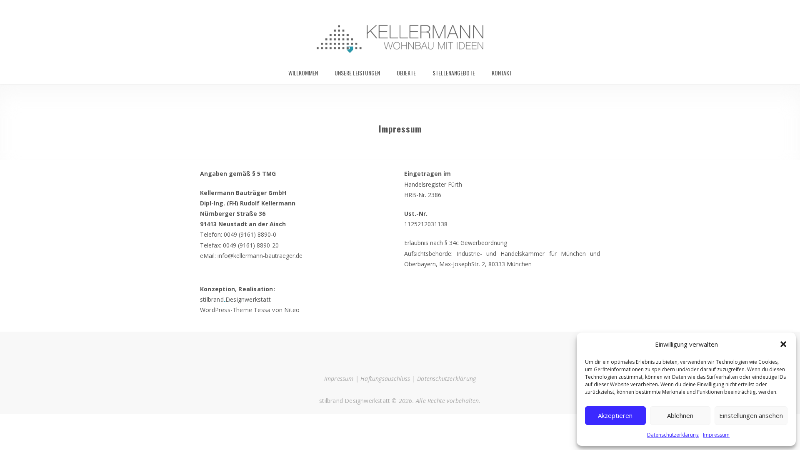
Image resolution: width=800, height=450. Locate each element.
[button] (783, 344)
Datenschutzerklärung (673, 434)
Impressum (716, 434)
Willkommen (303, 72)
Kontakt (502, 72)
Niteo (292, 310)
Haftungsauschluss (385, 378)
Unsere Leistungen (357, 72)
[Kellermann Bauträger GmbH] (400, 30)
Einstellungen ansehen (751, 415)
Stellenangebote (453, 72)
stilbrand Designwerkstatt (235, 299)
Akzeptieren (615, 415)
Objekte (406, 72)
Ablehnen (680, 415)
